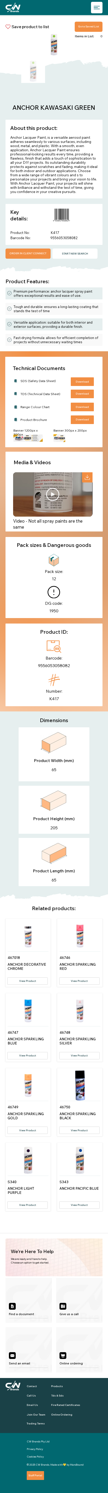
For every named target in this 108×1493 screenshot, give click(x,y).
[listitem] (29, 1300)
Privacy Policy (35, 1449)
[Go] (87, 477)
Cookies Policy (35, 1456)
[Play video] (52, 494)
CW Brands (42, 1464)
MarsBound (77, 1464)
